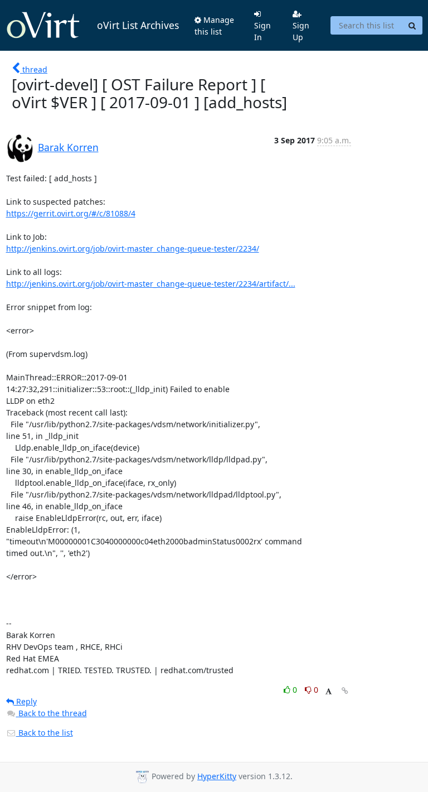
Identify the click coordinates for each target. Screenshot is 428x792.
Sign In (262, 31)
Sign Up (301, 31)
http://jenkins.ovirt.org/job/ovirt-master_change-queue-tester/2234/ (132, 248)
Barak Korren (68, 147)
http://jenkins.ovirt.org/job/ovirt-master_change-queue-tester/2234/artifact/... (150, 283)
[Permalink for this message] (345, 690)
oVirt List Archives (138, 25)
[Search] (412, 25)
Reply (25, 701)
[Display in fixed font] (328, 691)
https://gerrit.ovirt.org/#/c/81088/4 (70, 213)
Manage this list (214, 26)
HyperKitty (216, 776)
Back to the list (44, 732)
